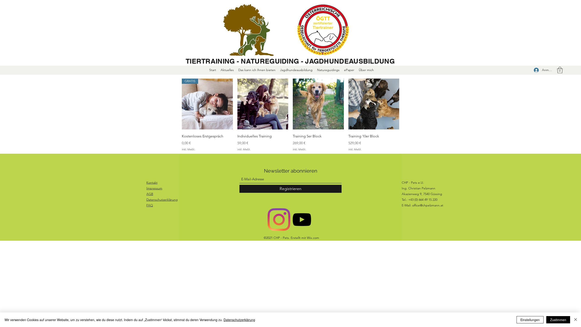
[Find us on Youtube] (301, 219)
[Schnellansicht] (262, 104)
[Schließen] (575, 319)
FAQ (149, 205)
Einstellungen (530, 319)
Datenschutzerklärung (239, 319)
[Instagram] (279, 219)
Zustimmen (558, 319)
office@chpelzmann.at (427, 205)
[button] (560, 70)
